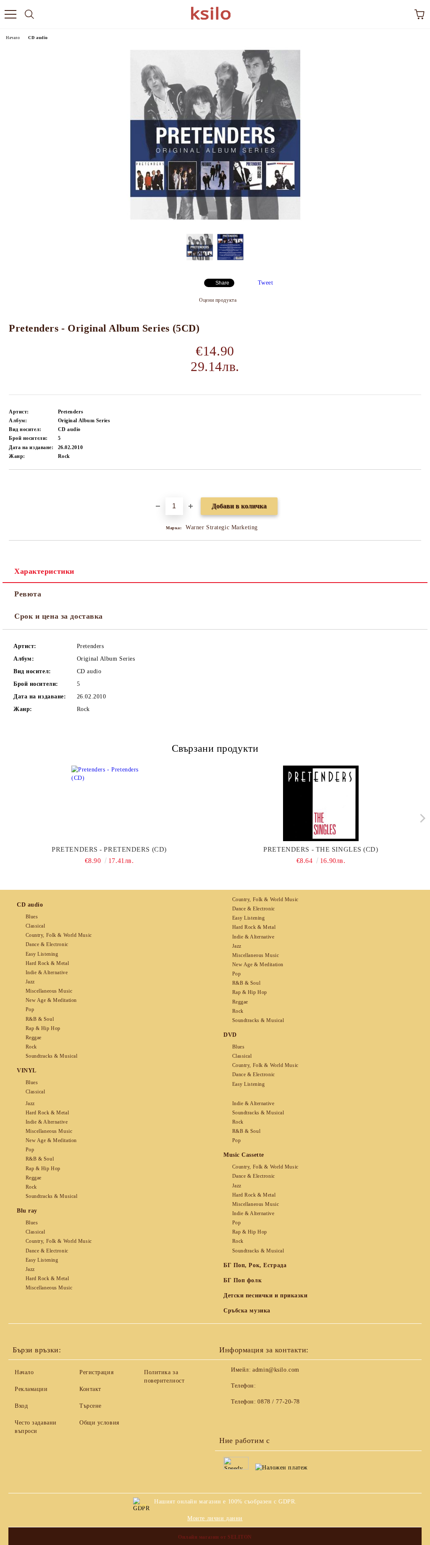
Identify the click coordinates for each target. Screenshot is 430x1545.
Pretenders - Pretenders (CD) (109, 849)
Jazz (30, 982)
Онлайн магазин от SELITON (215, 1537)
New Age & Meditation (51, 1000)
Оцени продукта (217, 300)
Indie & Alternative (47, 972)
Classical (35, 926)
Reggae (34, 1037)
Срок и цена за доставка (58, 616)
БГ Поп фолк (242, 1280)
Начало (13, 37)
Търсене (90, 1406)
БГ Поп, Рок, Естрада (254, 1265)
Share (222, 283)
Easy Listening (42, 954)
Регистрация (96, 1372)
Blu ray (27, 1211)
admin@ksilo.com (275, 1370)
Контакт (90, 1389)
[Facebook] (230, 1418)
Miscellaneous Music (49, 991)
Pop (30, 1009)
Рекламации (31, 1389)
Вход (21, 1406)
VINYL (27, 1070)
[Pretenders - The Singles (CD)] (321, 803)
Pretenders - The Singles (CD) (320, 849)
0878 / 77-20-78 (278, 1402)
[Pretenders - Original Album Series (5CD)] (215, 220)
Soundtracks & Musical (51, 1056)
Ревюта (27, 594)
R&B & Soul (40, 1019)
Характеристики (44, 571)
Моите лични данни (215, 1518)
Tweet (265, 283)
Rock (31, 1047)
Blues (32, 917)
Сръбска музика (246, 1310)
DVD (230, 1035)
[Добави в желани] (415, 484)
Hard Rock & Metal (47, 963)
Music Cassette (243, 1155)
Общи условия (99, 1423)
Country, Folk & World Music (59, 935)
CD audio (37, 37)
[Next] (420, 817)
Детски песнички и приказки (265, 1295)
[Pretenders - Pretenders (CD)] (109, 803)
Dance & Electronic (47, 944)
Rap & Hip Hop (43, 1028)
